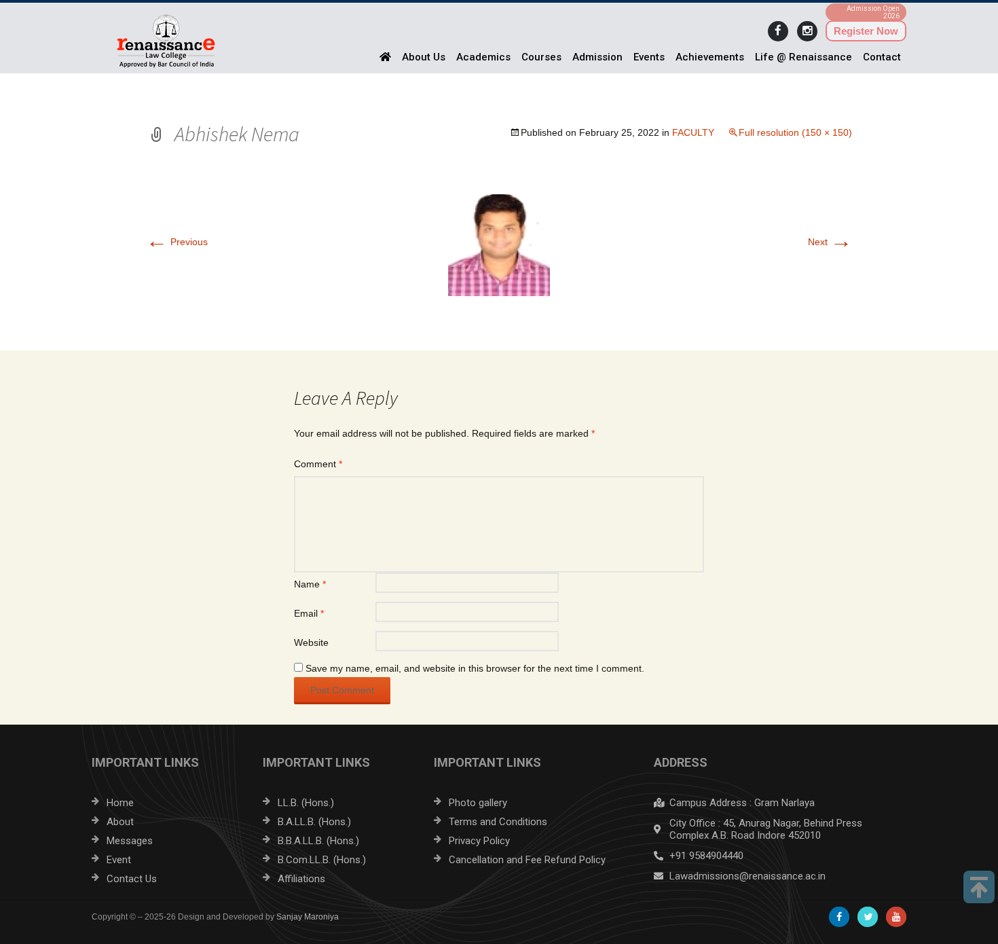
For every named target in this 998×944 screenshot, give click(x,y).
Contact (882, 57)
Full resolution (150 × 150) (795, 132)
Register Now (866, 31)
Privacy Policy (479, 841)
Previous (177, 241)
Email (309, 613)
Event (119, 860)
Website (311, 642)
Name (310, 584)
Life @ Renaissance (803, 57)
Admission (597, 57)
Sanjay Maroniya (307, 917)
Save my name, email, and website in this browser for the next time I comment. (475, 668)
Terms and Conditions (498, 822)
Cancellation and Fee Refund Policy (527, 860)
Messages (130, 841)
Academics (483, 57)
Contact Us (132, 879)
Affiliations (301, 879)
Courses (541, 57)
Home (120, 803)
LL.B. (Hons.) (306, 803)
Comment (318, 463)
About (120, 822)
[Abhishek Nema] (499, 244)
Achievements (710, 57)
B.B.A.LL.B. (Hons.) (318, 841)
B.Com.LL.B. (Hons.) (322, 860)
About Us (423, 57)
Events (649, 57)
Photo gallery (478, 803)
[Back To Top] (979, 887)
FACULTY (693, 132)
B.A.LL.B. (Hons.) (314, 822)
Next (830, 241)
